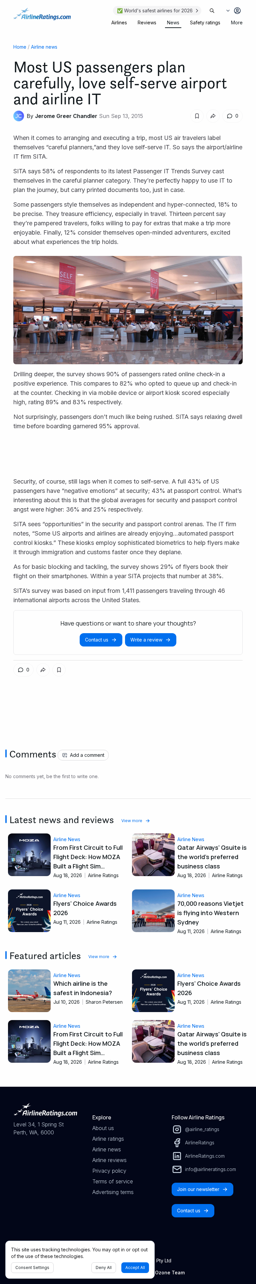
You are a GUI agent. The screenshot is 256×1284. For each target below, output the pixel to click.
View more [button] (131, 820)
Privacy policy (109, 1170)
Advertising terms (113, 1192)
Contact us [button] (96, 639)
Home (19, 47)
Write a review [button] (146, 639)
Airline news (44, 47)
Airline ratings (108, 1138)
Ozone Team (170, 1272)
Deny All (104, 1267)
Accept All (135, 1267)
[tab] (119, 22)
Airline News (66, 839)
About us (103, 1128)
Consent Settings (32, 1267)
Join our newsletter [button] (198, 1189)
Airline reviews (109, 1160)
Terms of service (112, 1181)
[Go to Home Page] (42, 17)
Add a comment (87, 755)
